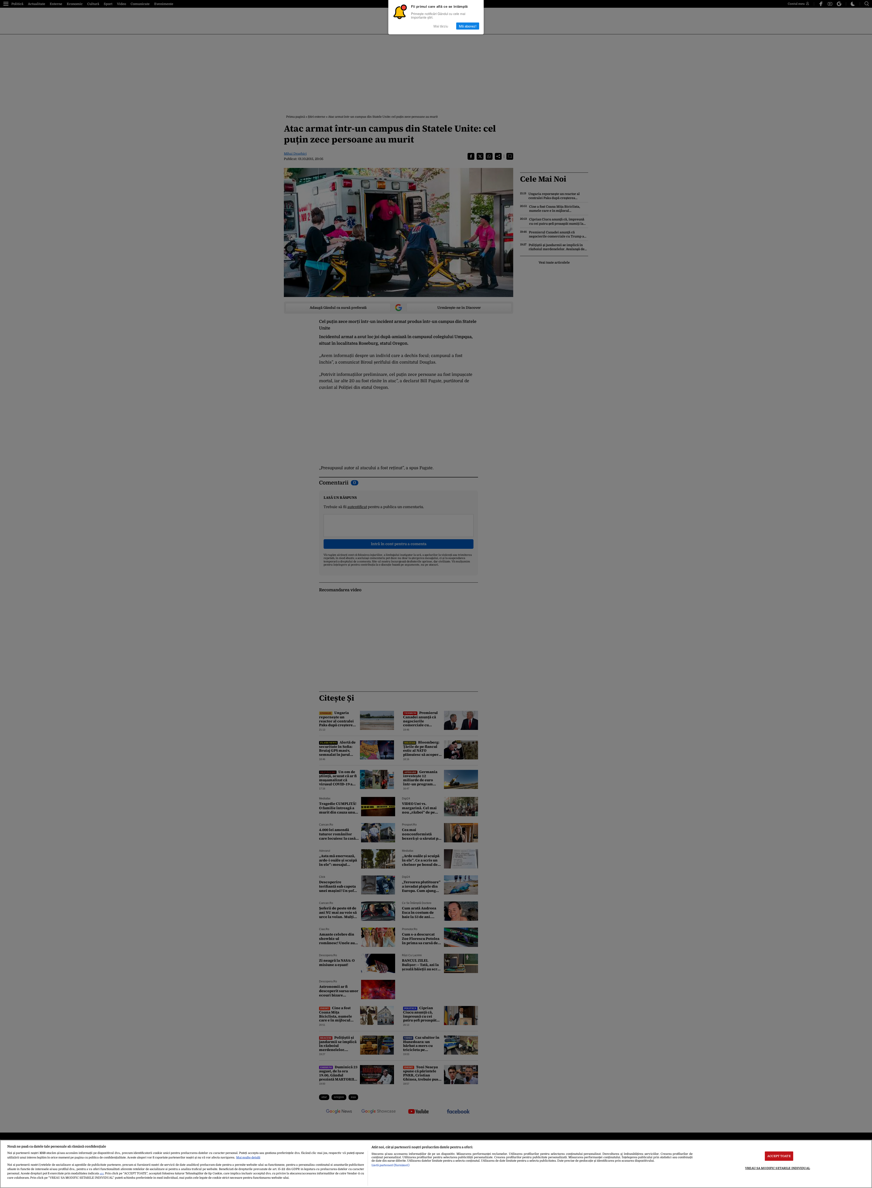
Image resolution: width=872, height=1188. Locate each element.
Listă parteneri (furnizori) (390, 1165)
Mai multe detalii (248, 1157)
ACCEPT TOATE (779, 1156)
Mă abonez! (467, 26)
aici (102, 1173)
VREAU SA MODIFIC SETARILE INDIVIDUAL (777, 1168)
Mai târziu (441, 26)
